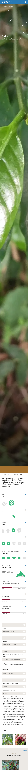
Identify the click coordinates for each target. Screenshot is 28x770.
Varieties (16, 474)
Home (4, 474)
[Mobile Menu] (25, 2)
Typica (12, 683)
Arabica (9, 474)
